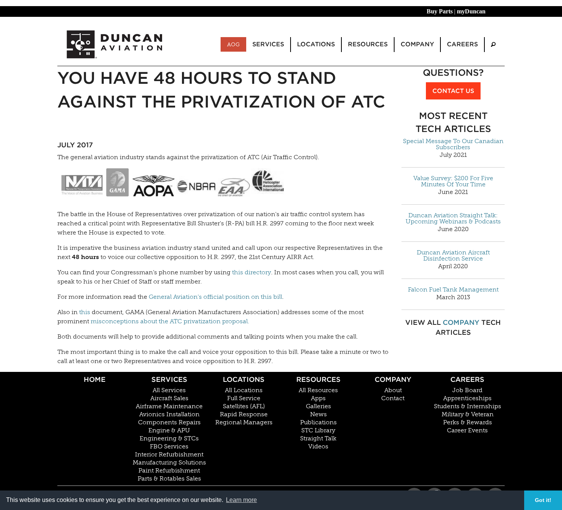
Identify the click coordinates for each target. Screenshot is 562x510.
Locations (244, 379)
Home (95, 379)
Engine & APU (169, 430)
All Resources (318, 390)
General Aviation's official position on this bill (215, 296)
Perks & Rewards (467, 422)
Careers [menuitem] (462, 44)
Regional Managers (244, 422)
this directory (251, 272)
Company (461, 322)
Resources (318, 379)
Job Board (467, 390)
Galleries (318, 406)
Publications (318, 422)
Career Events (467, 430)
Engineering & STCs (169, 438)
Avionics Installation (169, 414)
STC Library (318, 430)
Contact (392, 398)
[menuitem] (493, 44)
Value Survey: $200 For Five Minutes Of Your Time (453, 181)
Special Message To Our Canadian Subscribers (453, 144)
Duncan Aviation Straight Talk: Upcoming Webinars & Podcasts (453, 218)
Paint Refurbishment (169, 471)
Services (169, 379)
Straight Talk (318, 438)
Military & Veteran (468, 414)
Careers (467, 379)
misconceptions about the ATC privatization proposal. (170, 321)
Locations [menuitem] (316, 44)
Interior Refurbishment (169, 454)
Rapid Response (244, 414)
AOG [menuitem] (233, 44)
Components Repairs (169, 422)
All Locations (244, 390)
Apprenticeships (467, 398)
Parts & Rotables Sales (169, 479)
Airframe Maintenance (169, 406)
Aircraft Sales (169, 398)
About (393, 390)
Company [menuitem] (417, 44)
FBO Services (169, 446)
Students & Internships (467, 406)
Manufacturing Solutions (169, 462)
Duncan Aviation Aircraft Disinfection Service (453, 255)
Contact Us (453, 91)
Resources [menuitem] (368, 44)
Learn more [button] (241, 500)
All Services (169, 390)
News (318, 414)
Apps (318, 398)
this (84, 312)
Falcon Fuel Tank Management (453, 290)
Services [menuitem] (268, 44)
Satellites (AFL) (244, 406)
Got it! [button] (543, 500)
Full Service (243, 398)
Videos (318, 446)
